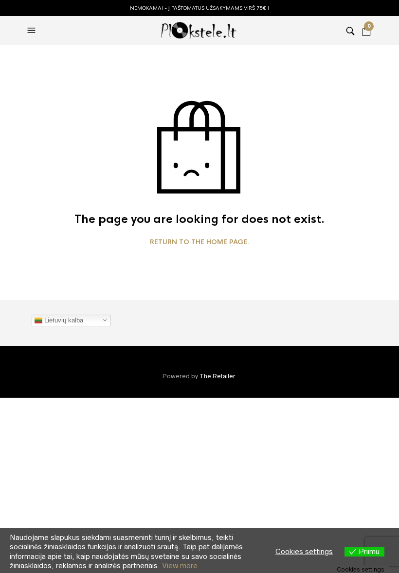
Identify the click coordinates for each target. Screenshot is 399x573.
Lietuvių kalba (62, 319)
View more (180, 565)
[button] (32, 30)
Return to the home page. (200, 242)
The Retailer (217, 376)
